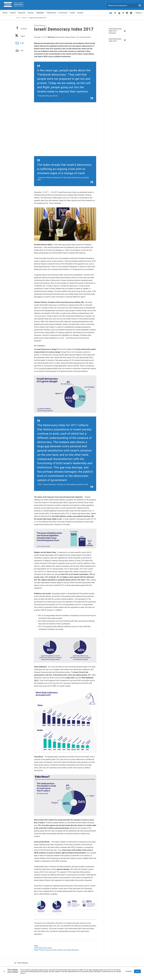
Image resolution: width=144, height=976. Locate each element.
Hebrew (138, 13)
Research (22, 13)
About (5, 13)
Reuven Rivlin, (59, 37)
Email (22, 43)
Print (22, 50)
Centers (13, 13)
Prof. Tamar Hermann (84, 37)
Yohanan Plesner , (70, 37)
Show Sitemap (22, 963)
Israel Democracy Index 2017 (115, 40)
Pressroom (63, 13)
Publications (51, 13)
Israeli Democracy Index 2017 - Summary (115, 31)
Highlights (40, 13)
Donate (80, 13)
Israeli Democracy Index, (43, 948)
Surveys (31, 13)
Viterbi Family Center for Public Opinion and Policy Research (56, 950)
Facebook (23, 28)
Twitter (22, 36)
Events (72, 13)
